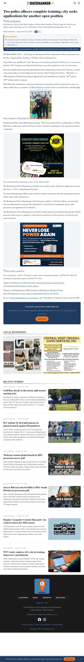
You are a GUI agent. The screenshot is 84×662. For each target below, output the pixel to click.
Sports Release (8, 451)
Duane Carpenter (9, 386)
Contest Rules (56, 624)
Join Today (69, 659)
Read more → (12, 45)
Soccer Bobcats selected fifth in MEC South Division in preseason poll (25, 489)
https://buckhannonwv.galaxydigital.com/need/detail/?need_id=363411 (31, 293)
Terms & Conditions (42, 624)
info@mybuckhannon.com (46, 614)
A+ (40, 32)
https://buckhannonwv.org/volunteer (25, 298)
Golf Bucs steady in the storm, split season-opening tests (24, 392)
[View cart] (75, 3)
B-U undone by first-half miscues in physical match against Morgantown (21, 424)
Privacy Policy (27, 624)
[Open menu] (5, 3)
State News (60, 598)
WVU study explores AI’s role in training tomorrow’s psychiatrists (24, 553)
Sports (35, 598)
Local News (23, 598)
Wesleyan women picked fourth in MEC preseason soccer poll (23, 456)
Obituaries (47, 598)
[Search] (79, 3)
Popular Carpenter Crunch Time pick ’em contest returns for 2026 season (24, 521)
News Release (8, 548)
